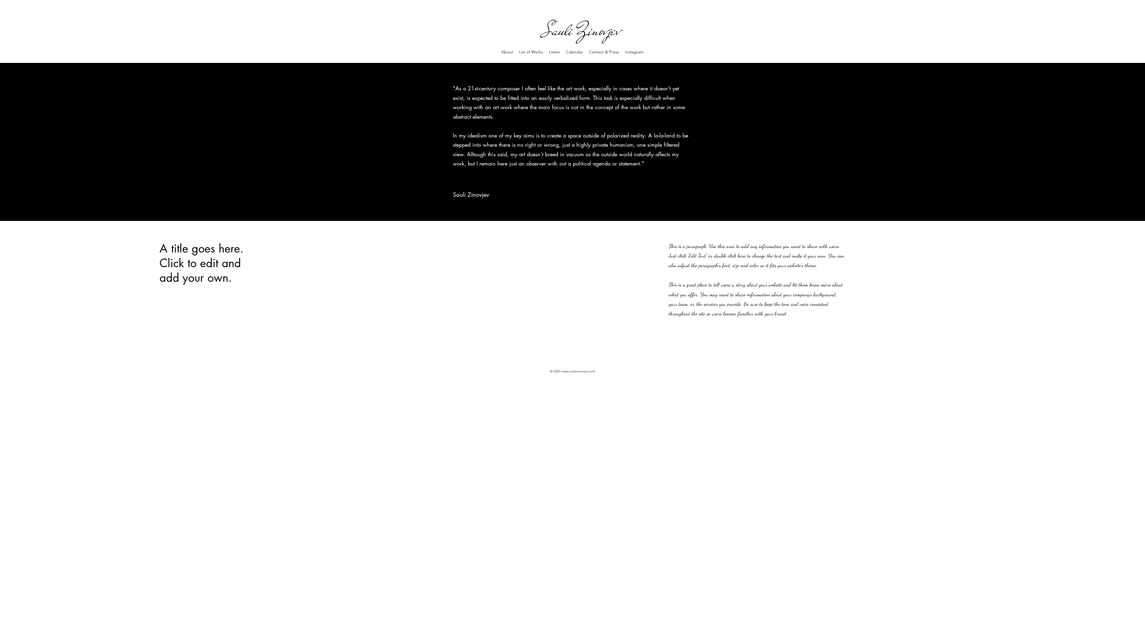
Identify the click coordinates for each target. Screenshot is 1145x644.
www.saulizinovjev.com (578, 371)
